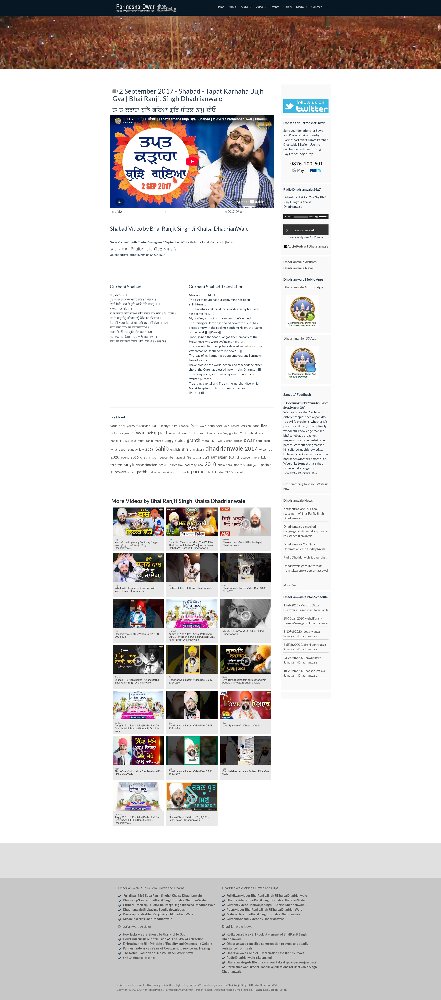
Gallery (287, 7)
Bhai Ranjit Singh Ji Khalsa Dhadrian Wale (252, 985)
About (232, 7)
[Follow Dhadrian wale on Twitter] (315, 986)
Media (300, 7)
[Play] (285, 216)
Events (275, 7)
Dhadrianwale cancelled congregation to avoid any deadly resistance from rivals (305, 531)
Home (220, 7)
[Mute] (316, 216)
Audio (244, 7)
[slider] (324, 216)
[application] (306, 216)
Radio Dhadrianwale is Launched (305, 557)
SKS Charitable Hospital (139, 957)
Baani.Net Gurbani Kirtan (271, 989)
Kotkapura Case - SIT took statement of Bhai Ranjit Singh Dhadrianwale (303, 513)
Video (259, 7)
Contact (316, 7)
